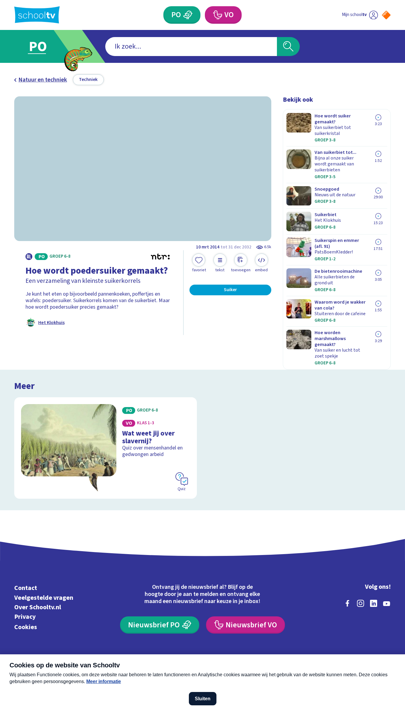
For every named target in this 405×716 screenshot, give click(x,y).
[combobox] (191, 46)
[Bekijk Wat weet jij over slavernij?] (105, 448)
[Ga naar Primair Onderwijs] (43, 46)
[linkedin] (373, 603)
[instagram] (360, 603)
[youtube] (386, 603)
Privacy (25, 616)
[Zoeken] (288, 46)
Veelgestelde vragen (43, 597)
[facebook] (347, 603)
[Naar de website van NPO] (386, 15)
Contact (25, 588)
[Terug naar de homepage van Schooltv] (37, 14)
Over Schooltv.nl (37, 607)
